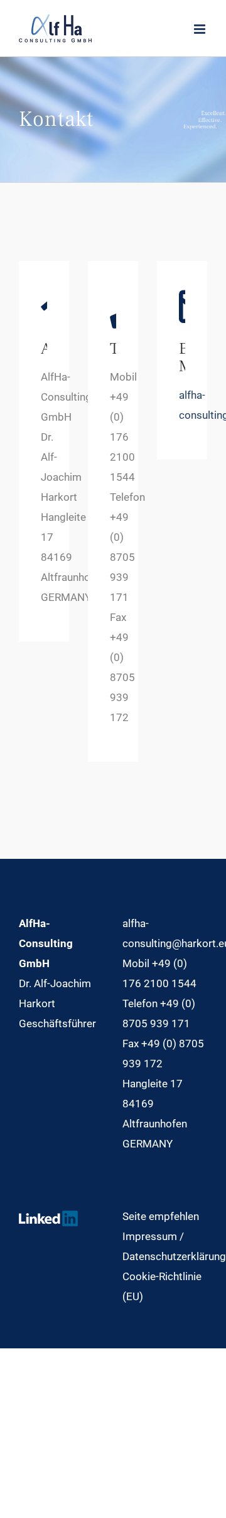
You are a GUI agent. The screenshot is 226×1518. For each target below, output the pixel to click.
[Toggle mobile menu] (200, 29)
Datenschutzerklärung (174, 1256)
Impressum (149, 1236)
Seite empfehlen (160, 1216)
